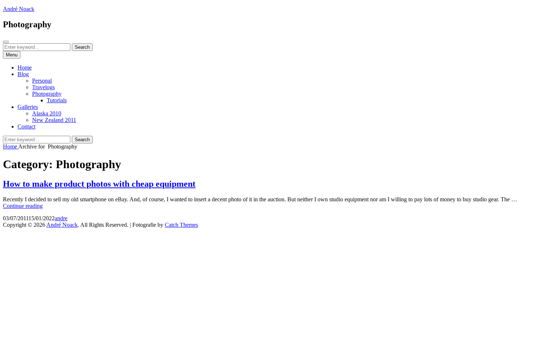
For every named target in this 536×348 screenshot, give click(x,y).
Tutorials (57, 100)
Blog (23, 74)
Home (25, 67)
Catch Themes (181, 225)
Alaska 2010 (46, 113)
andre (61, 218)
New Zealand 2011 (54, 120)
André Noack (18, 9)
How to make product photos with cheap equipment (99, 184)
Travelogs (43, 87)
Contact (26, 126)
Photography (47, 94)
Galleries (28, 107)
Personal (42, 81)
